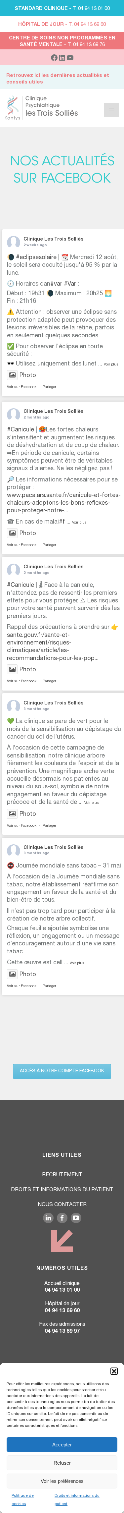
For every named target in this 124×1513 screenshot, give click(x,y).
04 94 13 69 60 (62, 1311)
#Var (70, 284)
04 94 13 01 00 (62, 1290)
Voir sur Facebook (21, 387)
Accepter (62, 1444)
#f (62, 522)
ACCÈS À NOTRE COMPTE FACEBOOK (62, 1071)
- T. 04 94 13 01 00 (62, 8)
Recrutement (62, 1175)
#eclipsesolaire (36, 258)
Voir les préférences (62, 1481)
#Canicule (20, 430)
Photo (28, 376)
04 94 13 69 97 (62, 1331)
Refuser (62, 1463)
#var (56, 284)
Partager (49, 387)
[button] (114, 1371)
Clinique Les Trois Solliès (53, 239)
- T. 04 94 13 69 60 (62, 24)
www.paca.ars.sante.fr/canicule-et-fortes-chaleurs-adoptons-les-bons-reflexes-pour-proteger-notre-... (64, 503)
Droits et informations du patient (62, 1190)
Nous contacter (62, 1205)
